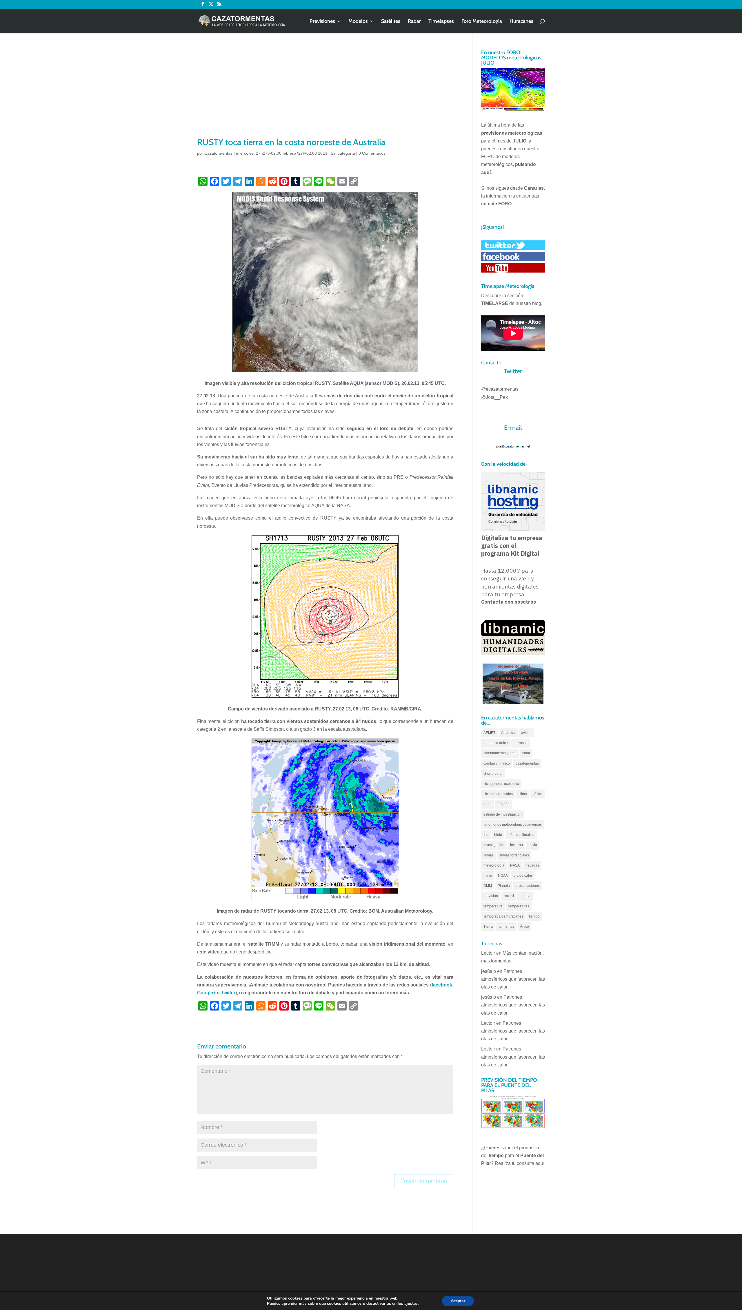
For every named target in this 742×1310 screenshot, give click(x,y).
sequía (525, 896)
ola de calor (523, 876)
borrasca (521, 743)
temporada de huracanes (503, 916)
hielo (498, 835)
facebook (442, 984)
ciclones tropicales (498, 794)
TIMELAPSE (494, 303)
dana (487, 804)
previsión (490, 896)
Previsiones (322, 21)
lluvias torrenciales (514, 855)
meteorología (493, 865)
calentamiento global (500, 753)
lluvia (533, 845)
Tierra (488, 927)
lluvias (488, 855)
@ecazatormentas (500, 389)
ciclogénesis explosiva (501, 784)
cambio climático (496, 763)
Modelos (358, 21)
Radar (414, 21)
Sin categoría (343, 153)
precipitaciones (528, 886)
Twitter (228, 992)
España (503, 804)
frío (485, 835)
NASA (515, 865)
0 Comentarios (372, 153)
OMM (487, 886)
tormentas (506, 927)
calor (526, 753)
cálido (537, 794)
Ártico (524, 927)
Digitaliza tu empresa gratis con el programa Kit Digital (512, 546)
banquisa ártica (495, 743)
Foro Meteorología (481, 21)
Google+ (206, 992)
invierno (516, 845)
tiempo (534, 916)
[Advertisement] (325, 92)
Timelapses (441, 21)
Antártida (508, 733)
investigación (493, 845)
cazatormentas (527, 763)
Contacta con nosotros (508, 602)
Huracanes (521, 21)
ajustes (411, 1303)
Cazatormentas (218, 153)
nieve (487, 876)
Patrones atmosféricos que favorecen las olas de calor (513, 979)
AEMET (489, 733)
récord (509, 896)
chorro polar (493, 774)
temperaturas (518, 906)
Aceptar (458, 1301)
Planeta (504, 886)
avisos (526, 733)
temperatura (493, 906)
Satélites (390, 21)
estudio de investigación (502, 814)
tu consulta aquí (528, 1163)
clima (523, 794)
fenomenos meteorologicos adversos (512, 825)
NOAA (503, 876)
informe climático (521, 835)
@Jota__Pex (494, 397)
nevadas (532, 865)
